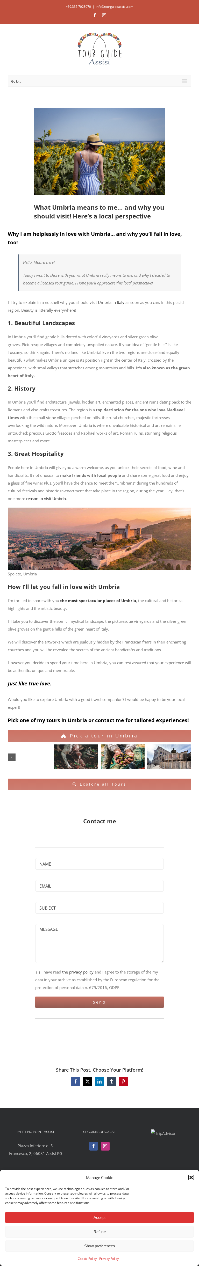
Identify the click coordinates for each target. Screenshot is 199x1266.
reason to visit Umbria (46, 498)
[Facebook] (93, 1146)
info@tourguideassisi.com (114, 6)
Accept (99, 1217)
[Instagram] (105, 1146)
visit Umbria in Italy (107, 302)
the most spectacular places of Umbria (98, 600)
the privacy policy (78, 972)
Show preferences (99, 1246)
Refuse (100, 1232)
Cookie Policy (87, 1258)
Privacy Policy (109, 1258)
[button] (191, 1177)
